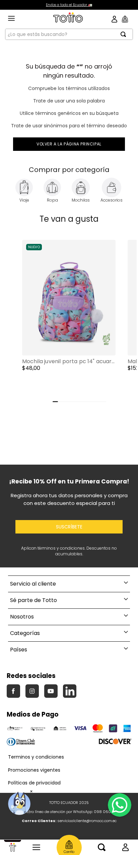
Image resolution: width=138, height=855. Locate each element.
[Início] (12, 847)
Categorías (36, 847)
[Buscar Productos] (125, 34)
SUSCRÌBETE (69, 526)
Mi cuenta (125, 847)
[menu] (11, 19)
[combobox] (69, 34)
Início (12, 847)
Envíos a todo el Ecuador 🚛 (69, 4)
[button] (69, 319)
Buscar (102, 847)
